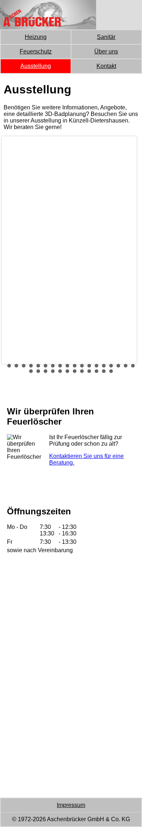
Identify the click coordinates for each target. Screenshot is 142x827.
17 (125, 366)
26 (82, 371)
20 (38, 371)
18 (133, 366)
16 (118, 366)
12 (89, 366)
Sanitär (106, 37)
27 (89, 371)
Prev (13, 250)
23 (60, 371)
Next (125, 250)
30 (111, 371)
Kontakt (106, 66)
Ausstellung (35, 66)
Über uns (106, 51)
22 (53, 371)
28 (96, 371)
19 (31, 371)
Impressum (71, 805)
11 (82, 366)
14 (104, 366)
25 (74, 371)
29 (104, 371)
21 (45, 371)
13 (96, 366)
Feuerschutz (36, 51)
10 (74, 366)
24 (67, 371)
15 (111, 366)
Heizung (36, 37)
